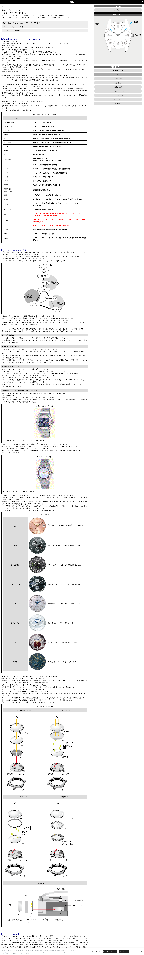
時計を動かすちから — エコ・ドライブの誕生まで (21, 23)
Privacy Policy (5, 952)
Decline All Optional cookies (110, 951)
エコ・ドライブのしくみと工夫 (14, 27)
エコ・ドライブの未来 (11, 30)
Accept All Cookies (124, 951)
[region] (72, 951)
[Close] (141, 951)
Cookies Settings (96, 951)
